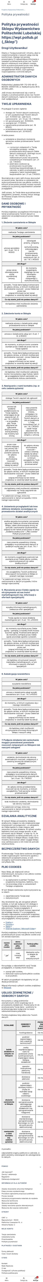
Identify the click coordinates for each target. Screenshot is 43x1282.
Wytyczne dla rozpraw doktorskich (15, 1208)
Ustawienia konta (8, 1237)
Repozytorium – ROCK (10, 1220)
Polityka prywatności (10, 1242)
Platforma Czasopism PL (11, 1222)
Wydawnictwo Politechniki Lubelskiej (14, 10)
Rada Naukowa (7, 1266)
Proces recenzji (7, 1196)
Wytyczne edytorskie (10, 1203)
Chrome (9, 924)
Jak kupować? (7, 1172)
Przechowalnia (7, 1239)
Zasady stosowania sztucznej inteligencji (17, 1189)
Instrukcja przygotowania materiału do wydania (20, 1198)
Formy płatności (8, 1251)
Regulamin (5, 1177)
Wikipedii (7, 988)
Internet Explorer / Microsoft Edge (20, 929)
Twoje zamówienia (9, 1234)
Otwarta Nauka (8, 1225)
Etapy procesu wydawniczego (13, 1191)
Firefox (9, 922)
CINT (4, 1218)
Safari (8, 927)
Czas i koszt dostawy (10, 1254)
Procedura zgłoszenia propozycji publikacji (18, 1194)
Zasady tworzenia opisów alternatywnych (17, 1205)
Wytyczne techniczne (10, 1201)
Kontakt (4, 1263)
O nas (4, 1268)
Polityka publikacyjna (10, 1273)
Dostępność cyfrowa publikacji (13, 1271)
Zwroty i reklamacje (9, 1174)
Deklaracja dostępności (10, 1179)
